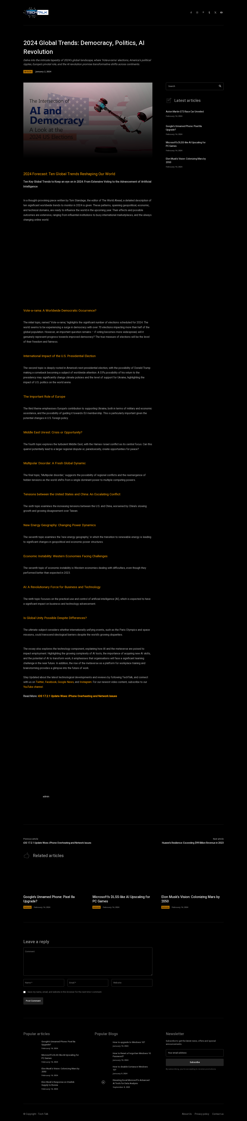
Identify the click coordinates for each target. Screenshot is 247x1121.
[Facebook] (191, 12)
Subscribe (195, 1062)
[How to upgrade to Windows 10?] (103, 1043)
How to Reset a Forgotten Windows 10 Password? (132, 1055)
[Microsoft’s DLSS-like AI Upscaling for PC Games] (218, 146)
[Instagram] (197, 12)
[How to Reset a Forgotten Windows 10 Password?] (103, 1055)
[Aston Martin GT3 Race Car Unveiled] (218, 113)
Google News (66, 682)
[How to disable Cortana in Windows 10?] (103, 1068)
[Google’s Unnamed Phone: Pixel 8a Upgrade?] (218, 129)
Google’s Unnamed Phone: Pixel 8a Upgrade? (49, 899)
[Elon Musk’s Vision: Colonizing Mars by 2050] (218, 162)
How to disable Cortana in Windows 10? (130, 1068)
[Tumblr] (209, 12)
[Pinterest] (203, 12)
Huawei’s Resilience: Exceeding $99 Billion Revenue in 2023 (193, 843)
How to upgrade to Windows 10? (129, 1042)
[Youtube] (221, 12)
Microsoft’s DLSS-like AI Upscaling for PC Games (121, 899)
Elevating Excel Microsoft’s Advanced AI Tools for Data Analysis (131, 1082)
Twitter (40, 682)
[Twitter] (215, 12)
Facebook (51, 682)
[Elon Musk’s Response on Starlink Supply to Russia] (32, 1084)
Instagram (86, 682)
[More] (136, 153)
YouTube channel (33, 687)
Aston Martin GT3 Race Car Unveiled (185, 111)
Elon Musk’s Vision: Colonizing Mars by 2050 (190, 899)
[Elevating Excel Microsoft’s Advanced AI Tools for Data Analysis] (103, 1082)
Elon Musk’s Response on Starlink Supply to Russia (58, 1083)
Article (28, 71)
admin (46, 796)
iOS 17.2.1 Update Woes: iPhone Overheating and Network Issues (77, 696)
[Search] (220, 86)
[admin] (31, 803)
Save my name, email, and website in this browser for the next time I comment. (65, 991)
